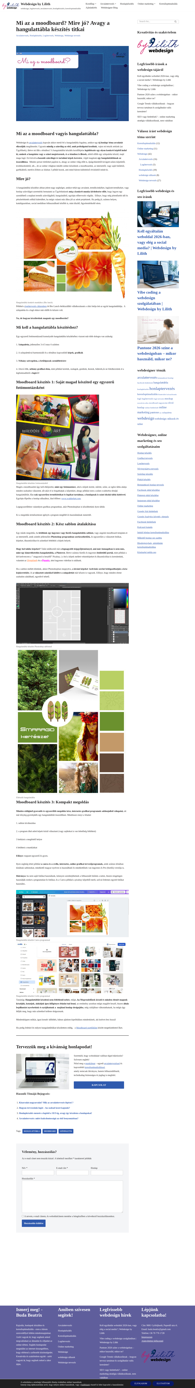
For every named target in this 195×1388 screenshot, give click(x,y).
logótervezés (147, 398)
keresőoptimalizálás (147, 394)
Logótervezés (48, 35)
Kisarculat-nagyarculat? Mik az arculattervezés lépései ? (46, 1102)
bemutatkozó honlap (165, 378)
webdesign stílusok (147, 175)
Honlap (94, 1168)
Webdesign (59, 35)
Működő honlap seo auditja (149, 538)
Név (24, 1168)
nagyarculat (163, 403)
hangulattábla (32, 1131)
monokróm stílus (142, 403)
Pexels (46, 560)
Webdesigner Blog (109, 7)
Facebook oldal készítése (148, 490)
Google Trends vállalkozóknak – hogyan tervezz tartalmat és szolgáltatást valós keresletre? (155, 107)
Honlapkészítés (127, 4)
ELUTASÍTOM (163, 1383)
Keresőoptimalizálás (168, 4)
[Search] (175, 22)
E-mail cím (62, 1168)
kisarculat (162, 394)
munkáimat (90, 1063)
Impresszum (146, 1337)
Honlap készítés (144, 453)
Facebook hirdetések (146, 522)
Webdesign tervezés (72, 35)
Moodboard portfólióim (86, 1028)
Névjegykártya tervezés (147, 469)
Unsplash (32, 560)
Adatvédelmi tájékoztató (152, 1341)
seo (160, 413)
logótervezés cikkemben (35, 306)
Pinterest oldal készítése (148, 495)
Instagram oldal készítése (148, 500)
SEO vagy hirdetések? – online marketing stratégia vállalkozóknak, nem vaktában (118, 1374)
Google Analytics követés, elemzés (153, 516)
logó (139, 398)
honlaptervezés (162, 388)
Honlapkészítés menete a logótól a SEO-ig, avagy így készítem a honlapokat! (55, 1113)
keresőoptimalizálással (95, 1067)
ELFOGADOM (140, 1383)
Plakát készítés (143, 479)
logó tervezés (159, 399)
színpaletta (66, 1131)
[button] (95, 3)
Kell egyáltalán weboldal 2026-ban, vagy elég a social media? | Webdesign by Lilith (156, 242)
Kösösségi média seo (146, 552)
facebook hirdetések (145, 383)
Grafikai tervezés (145, 458)
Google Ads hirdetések (147, 511)
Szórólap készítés (145, 474)
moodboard (50, 1131)
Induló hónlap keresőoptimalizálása (153, 532)
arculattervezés (35, 142)
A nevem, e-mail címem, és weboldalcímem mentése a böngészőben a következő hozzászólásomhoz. (69, 1216)
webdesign (145, 418)
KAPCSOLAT (99, 1085)
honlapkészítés (143, 389)
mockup (169, 398)
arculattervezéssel (112, 1063)
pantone (154, 412)
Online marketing (145, 148)
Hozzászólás (28, 1178)
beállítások (85, 1385)
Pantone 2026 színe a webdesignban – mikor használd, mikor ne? (156, 353)
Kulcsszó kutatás (144, 527)
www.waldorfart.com (71, 498)
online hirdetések (151, 408)
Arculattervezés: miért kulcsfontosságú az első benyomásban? (48, 1118)
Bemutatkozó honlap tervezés (150, 485)
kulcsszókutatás (171, 394)
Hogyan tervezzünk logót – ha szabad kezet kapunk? (44, 1108)
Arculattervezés (22, 35)
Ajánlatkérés (91, 7)
